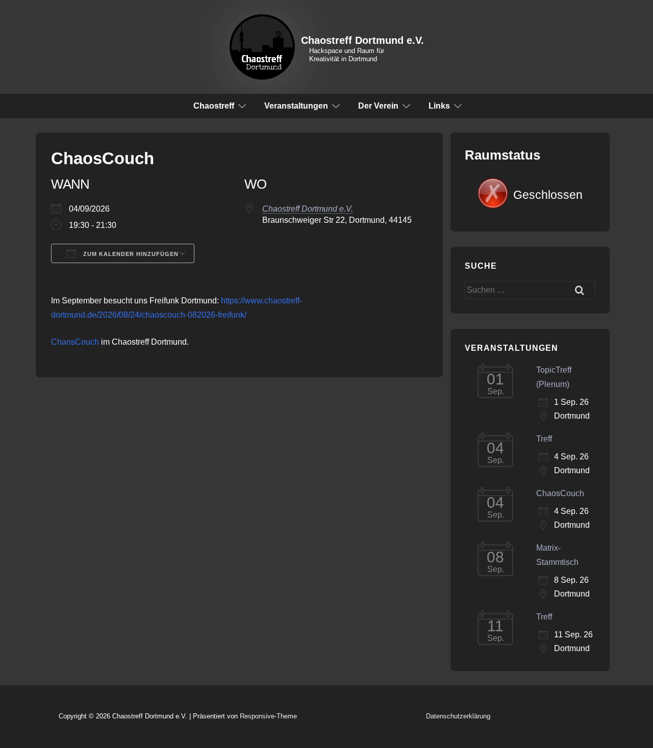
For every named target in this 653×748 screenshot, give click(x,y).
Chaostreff (213, 105)
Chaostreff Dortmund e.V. (362, 40)
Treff (544, 438)
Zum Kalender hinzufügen (130, 254)
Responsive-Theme (268, 716)
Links (439, 105)
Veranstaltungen (296, 105)
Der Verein (378, 105)
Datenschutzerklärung (458, 716)
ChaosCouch (75, 342)
